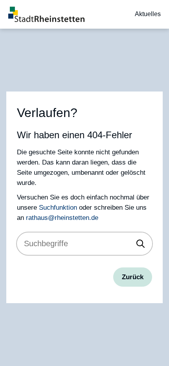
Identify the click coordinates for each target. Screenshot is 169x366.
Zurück (132, 277)
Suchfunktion (58, 207)
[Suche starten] (140, 243)
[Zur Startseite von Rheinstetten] (46, 14)
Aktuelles (148, 14)
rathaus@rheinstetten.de (62, 217)
